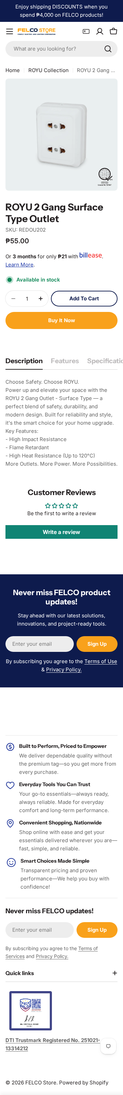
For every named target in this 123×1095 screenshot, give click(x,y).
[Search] (108, 49)
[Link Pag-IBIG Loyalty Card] (86, 31)
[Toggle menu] (9, 31)
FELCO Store (40, 1082)
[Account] (100, 31)
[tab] (24, 363)
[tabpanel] (61, 423)
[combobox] (61, 49)
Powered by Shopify (83, 1082)
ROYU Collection (48, 70)
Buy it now (61, 320)
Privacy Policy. (64, 669)
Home (12, 70)
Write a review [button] (61, 532)
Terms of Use (100, 661)
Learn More (19, 264)
